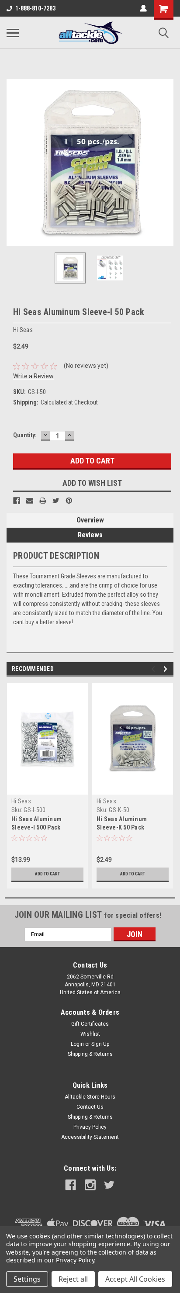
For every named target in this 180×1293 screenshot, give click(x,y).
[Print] (42, 500)
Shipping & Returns (90, 1054)
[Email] (29, 500)
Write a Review (33, 376)
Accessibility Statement (90, 1137)
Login (77, 1044)
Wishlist (90, 1034)
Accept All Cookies (135, 1279)
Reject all (73, 1279)
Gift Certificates (90, 1024)
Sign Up (100, 1044)
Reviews (90, 535)
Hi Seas (21, 801)
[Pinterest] (69, 500)
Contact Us (90, 1107)
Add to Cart (47, 873)
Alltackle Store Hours (90, 1097)
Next (166, 162)
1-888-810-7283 (35, 8)
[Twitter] (55, 500)
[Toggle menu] (13, 33)
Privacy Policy (90, 1127)
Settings (27, 1279)
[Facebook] (16, 500)
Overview (90, 520)
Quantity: (25, 435)
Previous (13, 162)
